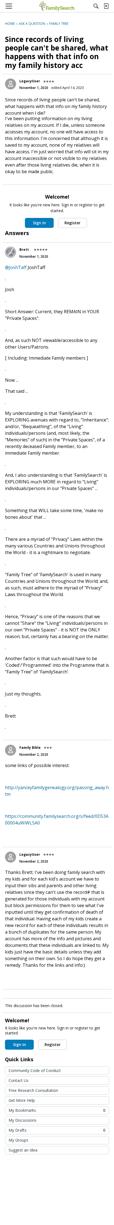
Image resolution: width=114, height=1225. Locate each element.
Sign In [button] (39, 222)
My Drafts (57, 1130)
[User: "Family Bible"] (10, 750)
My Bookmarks (57, 1110)
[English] (56, 6)
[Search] (96, 6)
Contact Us (18, 1080)
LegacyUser (29, 81)
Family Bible (30, 747)
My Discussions (23, 1120)
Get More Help (22, 1100)
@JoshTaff (16, 267)
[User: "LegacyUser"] (10, 83)
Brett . (25, 249)
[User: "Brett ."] (10, 252)
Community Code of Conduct (35, 1070)
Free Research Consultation (33, 1090)
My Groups (18, 1140)
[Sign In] (106, 6)
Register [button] (72, 222)
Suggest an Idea (23, 1150)
